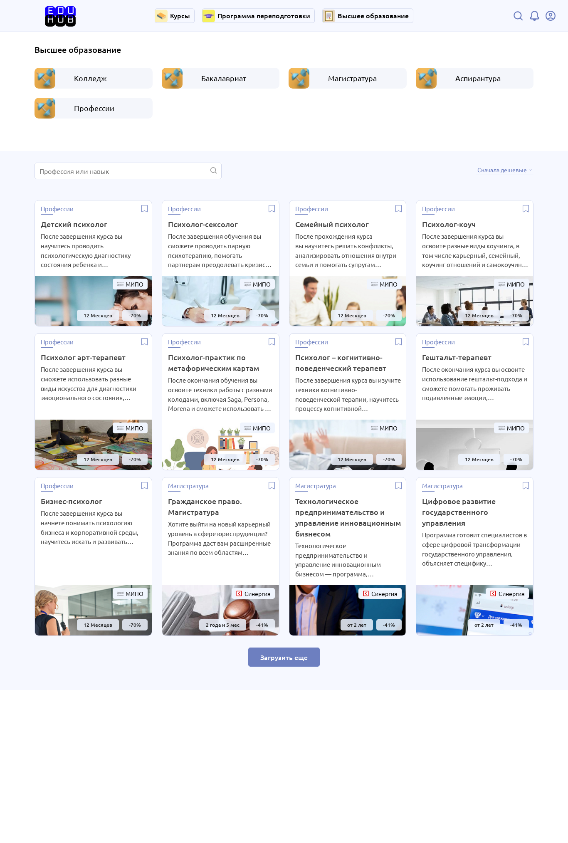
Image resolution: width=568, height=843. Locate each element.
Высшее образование (373, 15)
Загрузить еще (284, 657)
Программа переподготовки (263, 15)
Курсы (180, 15)
